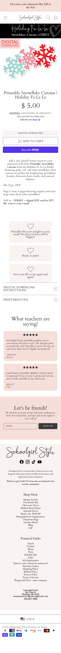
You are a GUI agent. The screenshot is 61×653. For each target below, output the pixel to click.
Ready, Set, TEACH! (30, 514)
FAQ (30, 557)
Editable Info (30, 555)
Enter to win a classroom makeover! (30, 563)
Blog (30, 525)
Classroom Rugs (30, 519)
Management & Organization (30, 516)
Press (30, 552)
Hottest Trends (30, 499)
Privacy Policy (30, 574)
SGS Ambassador (30, 560)
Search (30, 543)
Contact (30, 546)
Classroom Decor (30, 505)
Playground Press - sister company (30, 580)
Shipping (15, 113)
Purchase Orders (30, 566)
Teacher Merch (30, 522)
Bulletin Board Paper (30, 508)
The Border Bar (30, 502)
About (31, 549)
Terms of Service (30, 577)
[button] (5, 17)
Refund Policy (30, 571)
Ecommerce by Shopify (38, 627)
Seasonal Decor (30, 511)
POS (23, 627)
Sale (30, 528)
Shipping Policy (30, 569)
